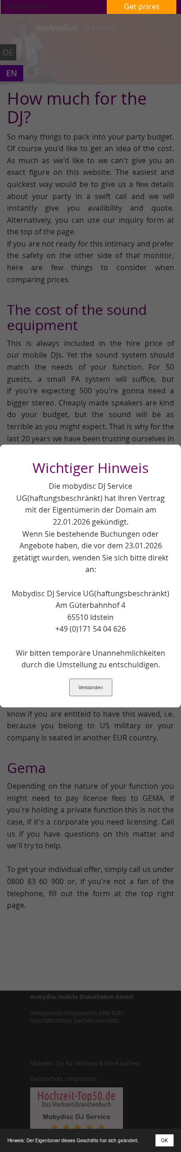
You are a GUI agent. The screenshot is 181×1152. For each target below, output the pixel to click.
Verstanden (90, 687)
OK (164, 1140)
